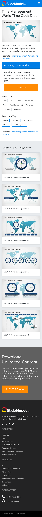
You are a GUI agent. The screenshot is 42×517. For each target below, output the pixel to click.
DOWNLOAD (22, 87)
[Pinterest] (13, 424)
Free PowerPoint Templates (12, 451)
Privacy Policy (7, 472)
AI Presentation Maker (10, 445)
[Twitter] (6, 424)
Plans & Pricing (7, 441)
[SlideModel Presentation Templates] (14, 3)
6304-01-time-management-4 (16, 177)
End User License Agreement (13, 478)
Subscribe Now (15, 389)
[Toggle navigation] (37, 3)
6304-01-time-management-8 (16, 335)
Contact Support (13, 501)
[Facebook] (9, 424)
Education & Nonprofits (11, 469)
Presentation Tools (9, 454)
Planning (15, 120)
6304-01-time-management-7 (16, 240)
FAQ (3, 465)
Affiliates (5, 485)
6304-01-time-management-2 (16, 303)
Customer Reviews (9, 448)
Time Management (19, 125)
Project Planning (27, 120)
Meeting (6, 120)
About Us (5, 435)
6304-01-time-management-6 (16, 272)
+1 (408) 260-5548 (14, 497)
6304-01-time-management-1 (16, 209)
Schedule (6, 125)
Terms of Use (7, 475)
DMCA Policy (6, 482)
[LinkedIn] (3, 424)
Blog (3, 438)
